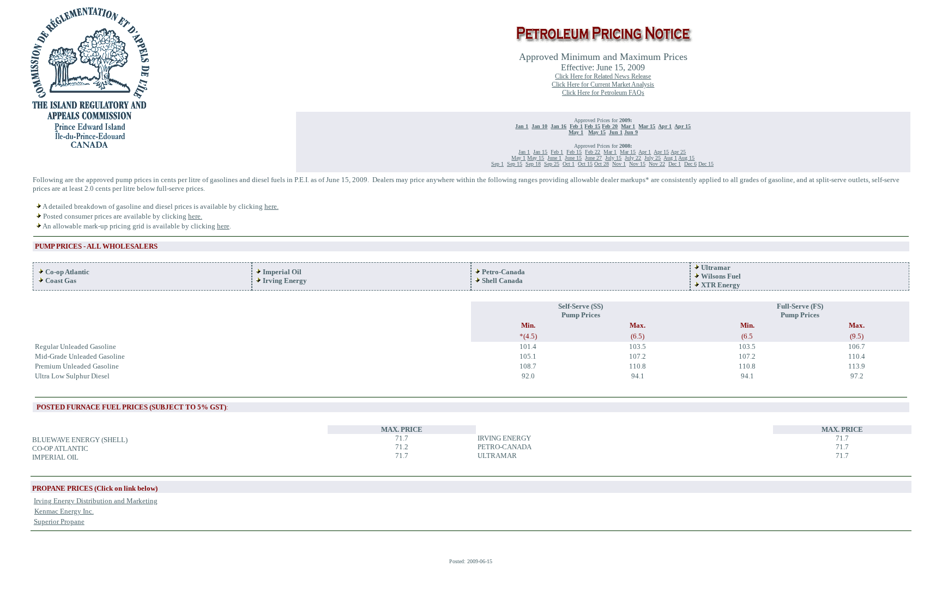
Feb (574, 126)
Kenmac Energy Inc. (64, 511)
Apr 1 (665, 126)
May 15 (597, 132)
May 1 (576, 132)
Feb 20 (610, 126)
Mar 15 (646, 126)
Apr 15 (682, 126)
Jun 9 (631, 132)
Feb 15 (592, 126)
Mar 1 (628, 126)
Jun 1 (616, 132)
